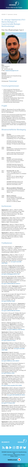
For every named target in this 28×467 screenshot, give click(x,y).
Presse (22, 454)
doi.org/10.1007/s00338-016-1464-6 (16, 395)
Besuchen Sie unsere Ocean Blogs (7, 447)
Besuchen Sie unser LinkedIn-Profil (17, 447)
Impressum (10, 454)
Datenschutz (17, 454)
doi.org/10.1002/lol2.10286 (8, 301)
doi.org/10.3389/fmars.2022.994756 (16, 329)
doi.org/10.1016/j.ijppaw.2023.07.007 (11, 274)
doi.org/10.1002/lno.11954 (8, 373)
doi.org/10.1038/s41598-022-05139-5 (11, 310)
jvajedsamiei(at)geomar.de (11, 70)
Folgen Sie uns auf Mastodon (21, 447)
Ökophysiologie (13, 81)
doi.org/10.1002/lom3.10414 (8, 340)
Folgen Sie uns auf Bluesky (24, 447)
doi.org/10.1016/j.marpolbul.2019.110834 (12, 385)
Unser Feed (3, 447)
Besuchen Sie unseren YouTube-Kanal (10, 447)
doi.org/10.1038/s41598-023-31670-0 (11, 283)
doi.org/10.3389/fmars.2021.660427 (10, 360)
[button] (26, 464)
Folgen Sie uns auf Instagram (14, 447)
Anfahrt (12, 456)
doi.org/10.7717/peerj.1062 (8, 403)
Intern (16, 456)
